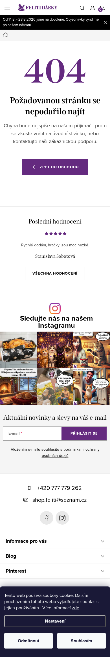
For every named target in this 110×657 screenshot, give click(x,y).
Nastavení (55, 621)
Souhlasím (81, 641)
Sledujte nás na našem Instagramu (56, 322)
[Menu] (7, 7)
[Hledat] (82, 7)
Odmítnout (28, 641)
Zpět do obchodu (59, 167)
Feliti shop (46, 518)
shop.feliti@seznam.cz (59, 500)
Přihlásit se (84, 433)
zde (75, 608)
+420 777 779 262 (59, 488)
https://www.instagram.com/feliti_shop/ (62, 518)
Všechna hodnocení (55, 273)
